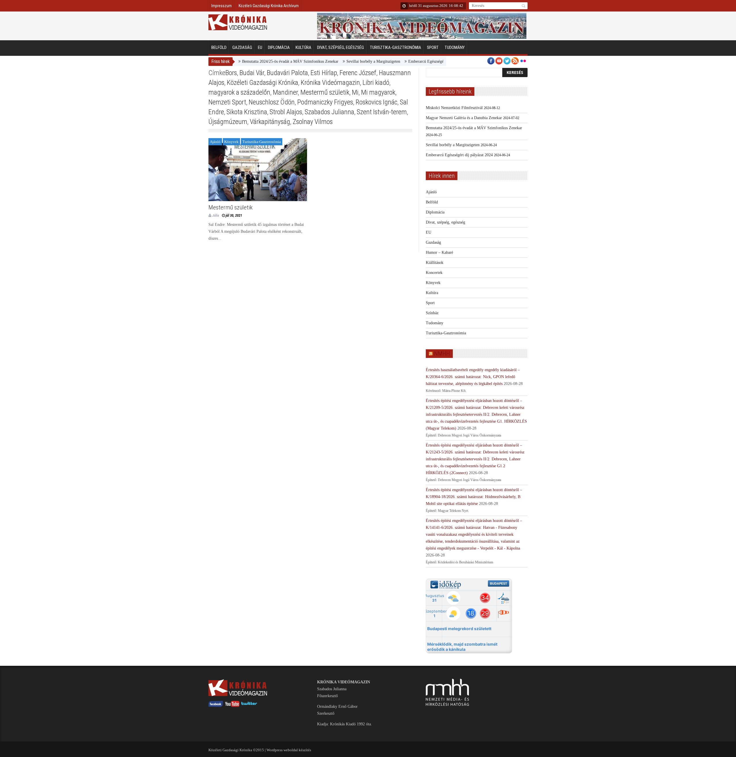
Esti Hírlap (323, 73)
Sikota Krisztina (247, 112)
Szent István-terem (382, 112)
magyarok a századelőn (239, 92)
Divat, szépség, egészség (340, 47)
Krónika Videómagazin (330, 83)
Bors (231, 73)
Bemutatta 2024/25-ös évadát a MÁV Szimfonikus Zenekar (273, 61)
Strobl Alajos (286, 112)
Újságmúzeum (227, 122)
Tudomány (454, 47)
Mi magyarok (378, 92)
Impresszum (221, 5)
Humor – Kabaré (439, 252)
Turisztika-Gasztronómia (395, 47)
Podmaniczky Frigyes (325, 102)
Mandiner (285, 92)
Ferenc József (358, 73)
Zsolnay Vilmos (313, 122)
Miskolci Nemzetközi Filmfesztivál (454, 108)
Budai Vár (251, 73)
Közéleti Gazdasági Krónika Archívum (269, 5)
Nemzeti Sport (227, 102)
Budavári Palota (287, 73)
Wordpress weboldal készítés (289, 750)
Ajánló (215, 142)
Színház (432, 313)
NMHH (442, 353)
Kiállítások (434, 262)
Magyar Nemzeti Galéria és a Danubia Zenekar (464, 118)
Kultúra (303, 47)
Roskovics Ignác (376, 102)
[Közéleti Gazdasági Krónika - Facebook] (215, 705)
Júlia (215, 215)
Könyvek (231, 142)
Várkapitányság (270, 122)
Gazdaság (242, 47)
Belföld (219, 47)
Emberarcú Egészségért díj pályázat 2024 (424, 61)
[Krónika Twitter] (249, 705)
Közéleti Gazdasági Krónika (262, 83)
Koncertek (434, 272)
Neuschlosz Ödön (272, 102)
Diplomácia (279, 47)
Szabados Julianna (329, 112)
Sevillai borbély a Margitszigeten (356, 61)
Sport (433, 47)
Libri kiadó (376, 83)
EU (260, 47)
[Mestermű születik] (257, 169)
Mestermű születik (324, 92)
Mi (355, 92)
